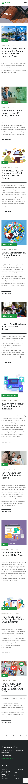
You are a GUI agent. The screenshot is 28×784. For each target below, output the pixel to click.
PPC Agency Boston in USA (7, 775)
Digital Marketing (9, 244)
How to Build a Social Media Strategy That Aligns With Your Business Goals (14, 687)
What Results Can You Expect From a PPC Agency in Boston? (11, 113)
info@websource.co (7, 758)
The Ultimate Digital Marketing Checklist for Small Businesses (12, 619)
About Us (4, 769)
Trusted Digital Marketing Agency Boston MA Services (13, 326)
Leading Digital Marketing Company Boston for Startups (13, 255)
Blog (4, 676)
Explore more (6, 78)
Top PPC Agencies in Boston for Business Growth (11, 475)
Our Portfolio (5, 778)
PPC (4, 102)
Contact (16, 778)
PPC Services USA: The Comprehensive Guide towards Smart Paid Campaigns (12, 174)
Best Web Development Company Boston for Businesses (12, 406)
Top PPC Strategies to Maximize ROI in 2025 (12, 553)
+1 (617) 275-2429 (6, 755)
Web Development (9, 396)
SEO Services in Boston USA (5, 772)
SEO (4, 40)
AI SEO (16, 772)
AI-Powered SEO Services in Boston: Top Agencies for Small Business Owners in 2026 (13, 52)
